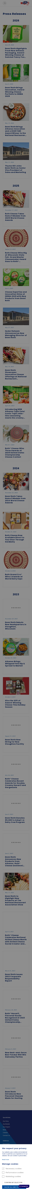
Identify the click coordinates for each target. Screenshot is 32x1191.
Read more (5, 1159)
